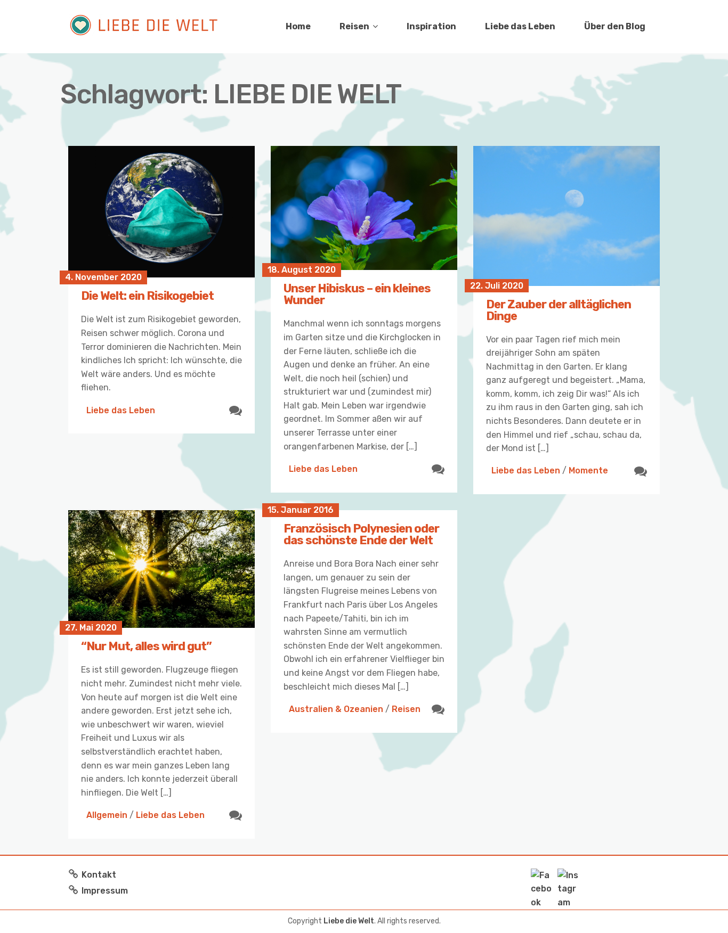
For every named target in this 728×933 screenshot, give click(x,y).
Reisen (354, 26)
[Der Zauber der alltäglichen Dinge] (566, 216)
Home (298, 26)
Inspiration (431, 26)
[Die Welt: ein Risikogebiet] (161, 211)
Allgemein (106, 815)
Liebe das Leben (520, 26)
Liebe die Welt (348, 921)
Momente (588, 470)
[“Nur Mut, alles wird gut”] (161, 569)
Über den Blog (614, 26)
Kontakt (99, 875)
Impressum (105, 891)
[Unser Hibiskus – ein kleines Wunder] (364, 208)
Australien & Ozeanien (336, 709)
